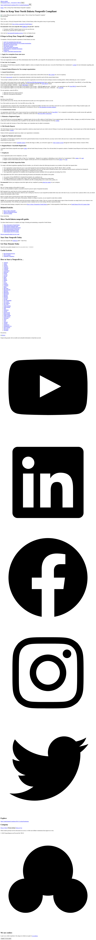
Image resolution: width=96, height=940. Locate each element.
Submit (31, 247)
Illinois (5, 279)
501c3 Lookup (19, 5)
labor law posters (47, 182)
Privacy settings (11, 828)
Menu (23, 2)
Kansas (5, 283)
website (74, 65)
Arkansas (6, 266)
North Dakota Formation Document (12, 227)
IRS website (52, 74)
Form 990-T (55, 112)
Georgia (5, 274)
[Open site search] (30, 5)
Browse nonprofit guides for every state (10, 234)
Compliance (13, 5)
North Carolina (7, 306)
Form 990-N (25, 85)
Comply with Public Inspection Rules (12, 51)
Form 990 (61, 87)
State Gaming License (58, 142)
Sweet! (2, 938)
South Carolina (7, 315)
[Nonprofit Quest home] (11, 2)
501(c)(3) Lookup (8, 213)
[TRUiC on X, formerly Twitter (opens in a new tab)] (48, 815)
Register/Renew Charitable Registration (13, 48)
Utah (5, 320)
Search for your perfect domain (8, 247)
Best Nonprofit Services (9, 253)
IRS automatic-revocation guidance (47, 107)
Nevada (5, 299)
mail (83, 158)
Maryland (6, 288)
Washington (6, 324)
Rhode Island (7, 314)
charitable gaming (21, 142)
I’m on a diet (8, 938)
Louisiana (6, 285)
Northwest (24, 26)
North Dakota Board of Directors (11, 229)
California (6, 268)
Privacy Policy (4, 828)
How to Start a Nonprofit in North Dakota (37, 204)
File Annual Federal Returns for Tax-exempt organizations (17, 43)
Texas (5, 319)
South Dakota (7, 316)
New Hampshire (7, 300)
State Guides (4, 5)
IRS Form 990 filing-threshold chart (35, 82)
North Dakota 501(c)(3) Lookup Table (80, 204)
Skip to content (4, 1)
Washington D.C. (8, 326)
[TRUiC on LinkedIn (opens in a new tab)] (48, 529)
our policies (35, 936)
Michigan (6, 291)
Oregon (5, 311)
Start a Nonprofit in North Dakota (12, 225)
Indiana (5, 280)
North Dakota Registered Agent (11, 230)
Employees (6, 50)
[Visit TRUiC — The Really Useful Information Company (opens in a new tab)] (3, 335)
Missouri (6, 295)
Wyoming (6, 330)
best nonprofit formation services (15, 33)
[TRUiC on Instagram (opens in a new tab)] (48, 719)
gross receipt (9, 77)
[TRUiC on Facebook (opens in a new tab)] (48, 624)
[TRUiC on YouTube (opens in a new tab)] (48, 434)
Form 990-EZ (73, 86)
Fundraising (26, 5)
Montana (6, 296)
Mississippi (6, 293)
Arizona (5, 265)
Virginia (5, 323)
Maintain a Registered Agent (10, 44)
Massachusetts (7, 289)
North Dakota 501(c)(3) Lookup (11, 231)
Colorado (6, 269)
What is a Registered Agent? (10, 212)
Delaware (6, 272)
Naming (8, 5)
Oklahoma (6, 310)
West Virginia (7, 327)
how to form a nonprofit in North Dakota (22, 24)
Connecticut (6, 270)
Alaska (5, 264)
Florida (5, 273)
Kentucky (6, 284)
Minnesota (6, 292)
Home (2, 7)
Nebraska (6, 297)
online (25, 148)
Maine (5, 287)
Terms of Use (19, 828)
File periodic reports (8, 46)
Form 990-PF (45, 83)
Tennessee (6, 318)
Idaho (5, 277)
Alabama (6, 262)
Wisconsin (6, 328)
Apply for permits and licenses (11, 47)
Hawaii (5, 276)
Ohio (5, 308)
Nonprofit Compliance (9, 256)
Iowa (5, 281)
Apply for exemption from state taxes (12, 42)
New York (6, 304)
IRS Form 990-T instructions (45, 113)
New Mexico (7, 303)
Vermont (6, 322)
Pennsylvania (7, 312)
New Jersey (6, 301)
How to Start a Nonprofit (9, 210)
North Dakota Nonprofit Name (11, 226)
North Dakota (7, 307)
